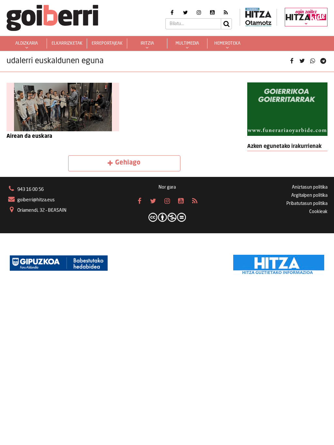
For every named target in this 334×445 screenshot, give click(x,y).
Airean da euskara (29, 136)
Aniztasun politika (309, 187)
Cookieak (318, 211)
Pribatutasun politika (306, 203)
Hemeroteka (227, 43)
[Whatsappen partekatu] (313, 61)
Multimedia (187, 43)
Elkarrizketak (67, 43)
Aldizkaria (26, 43)
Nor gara (167, 187)
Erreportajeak (107, 43)
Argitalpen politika (309, 195)
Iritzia (147, 43)
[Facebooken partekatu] (292, 61)
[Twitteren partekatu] (302, 61)
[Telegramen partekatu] (323, 61)
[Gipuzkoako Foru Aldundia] (59, 262)
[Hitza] (278, 262)
